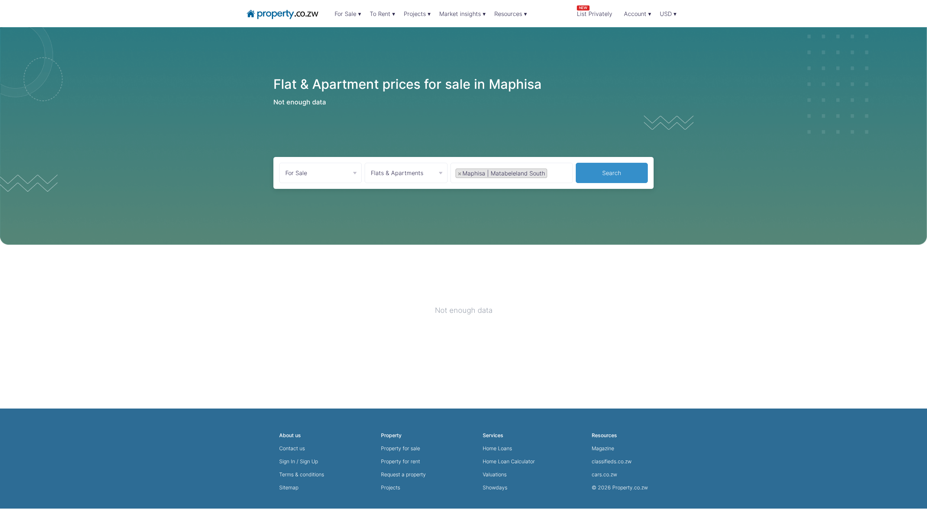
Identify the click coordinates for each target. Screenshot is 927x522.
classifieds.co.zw (612, 461)
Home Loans (497, 448)
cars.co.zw (604, 474)
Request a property (403, 474)
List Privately (594, 11)
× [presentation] (460, 173)
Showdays (495, 487)
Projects (390, 487)
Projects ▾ (417, 13)
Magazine (603, 448)
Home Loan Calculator (509, 461)
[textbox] (556, 173)
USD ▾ (668, 13)
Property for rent (400, 461)
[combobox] (512, 174)
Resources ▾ (510, 13)
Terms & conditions (301, 474)
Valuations (495, 474)
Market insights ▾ (462, 13)
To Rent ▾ (382, 13)
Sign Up (309, 461)
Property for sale (400, 448)
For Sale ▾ (348, 13)
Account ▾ (637, 13)
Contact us (292, 448)
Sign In (287, 461)
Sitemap (288, 487)
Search (611, 173)
